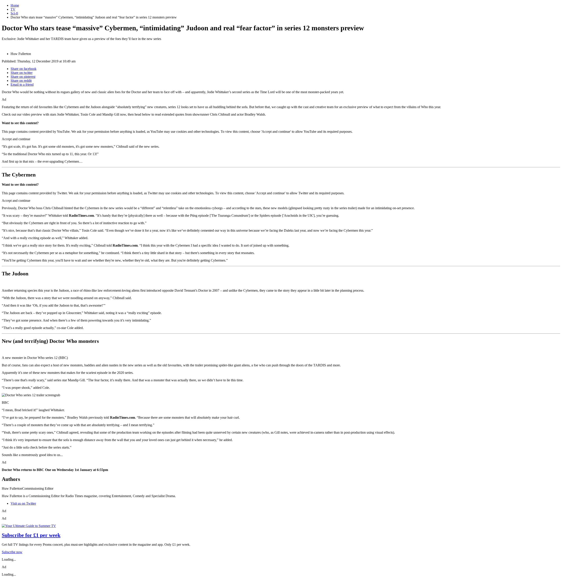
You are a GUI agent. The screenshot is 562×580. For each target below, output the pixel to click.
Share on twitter (21, 73)
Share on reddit (21, 80)
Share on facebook (23, 69)
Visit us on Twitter (23, 503)
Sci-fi (14, 13)
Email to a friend (22, 84)
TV (13, 9)
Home (15, 5)
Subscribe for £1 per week (31, 535)
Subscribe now (12, 552)
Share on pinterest (23, 76)
